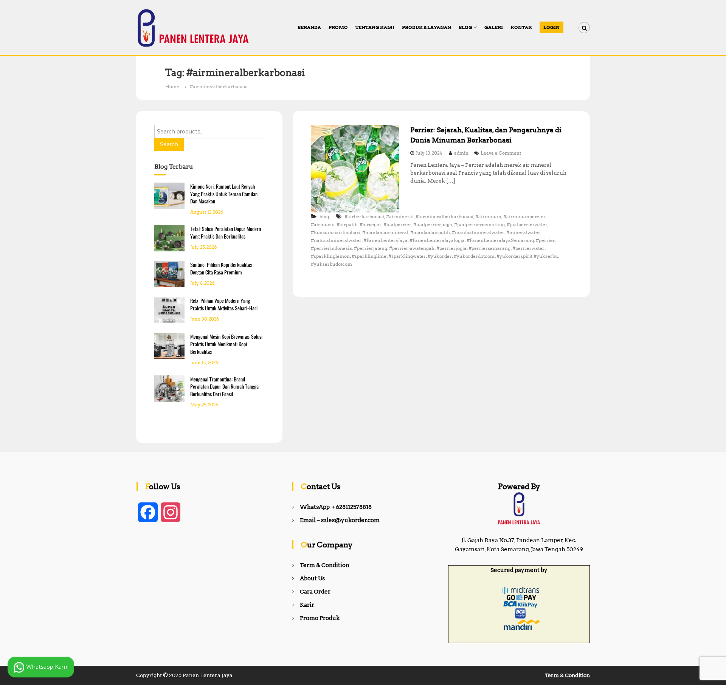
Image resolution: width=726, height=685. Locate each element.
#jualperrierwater (527, 224)
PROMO (338, 27)
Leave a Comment (501, 153)
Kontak (521, 27)
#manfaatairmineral (385, 232)
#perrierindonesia (331, 248)
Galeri (493, 27)
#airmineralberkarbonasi (444, 216)
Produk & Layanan (426, 27)
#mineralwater (523, 232)
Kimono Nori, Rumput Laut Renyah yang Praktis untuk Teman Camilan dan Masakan (224, 194)
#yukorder (440, 256)
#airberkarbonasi (364, 216)
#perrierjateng (370, 248)
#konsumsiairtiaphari (335, 232)
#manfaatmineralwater (478, 232)
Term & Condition (324, 565)
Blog (465, 27)
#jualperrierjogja (432, 224)
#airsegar (371, 224)
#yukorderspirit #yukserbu (527, 256)
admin (461, 153)
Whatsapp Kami (46, 666)
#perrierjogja (451, 248)
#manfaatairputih (430, 232)
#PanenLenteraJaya (385, 240)
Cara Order (315, 591)
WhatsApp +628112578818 (336, 507)
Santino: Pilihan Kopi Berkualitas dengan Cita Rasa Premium (221, 268)
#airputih (347, 224)
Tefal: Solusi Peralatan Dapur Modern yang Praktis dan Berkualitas (225, 232)
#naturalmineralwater (336, 240)
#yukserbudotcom (331, 264)
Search (169, 144)
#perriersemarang (489, 248)
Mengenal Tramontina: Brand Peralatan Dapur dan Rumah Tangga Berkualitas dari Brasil (224, 387)
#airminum (488, 216)
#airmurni (323, 224)
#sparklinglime (369, 256)
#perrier (545, 240)
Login (551, 27)
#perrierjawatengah (411, 248)
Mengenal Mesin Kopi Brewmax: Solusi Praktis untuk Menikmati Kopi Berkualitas (226, 344)
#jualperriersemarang (479, 224)
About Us (312, 578)
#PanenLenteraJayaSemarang (500, 240)
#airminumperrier (524, 216)
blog (324, 216)
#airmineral (400, 216)
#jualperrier (397, 224)
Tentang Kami (374, 27)
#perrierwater (528, 248)
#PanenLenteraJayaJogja (437, 240)
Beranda (309, 27)
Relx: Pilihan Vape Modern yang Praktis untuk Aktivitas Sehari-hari (224, 304)
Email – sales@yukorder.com (340, 520)
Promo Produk (320, 618)
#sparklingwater (407, 256)
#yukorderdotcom (474, 256)
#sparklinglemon (330, 256)
